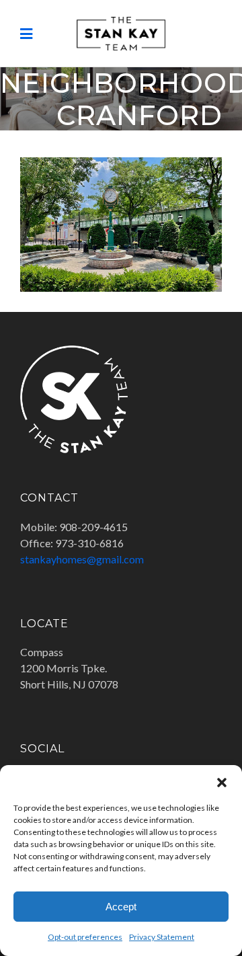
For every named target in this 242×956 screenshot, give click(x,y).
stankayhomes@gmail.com (82, 559)
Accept (121, 906)
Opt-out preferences (85, 937)
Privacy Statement (161, 937)
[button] (222, 782)
